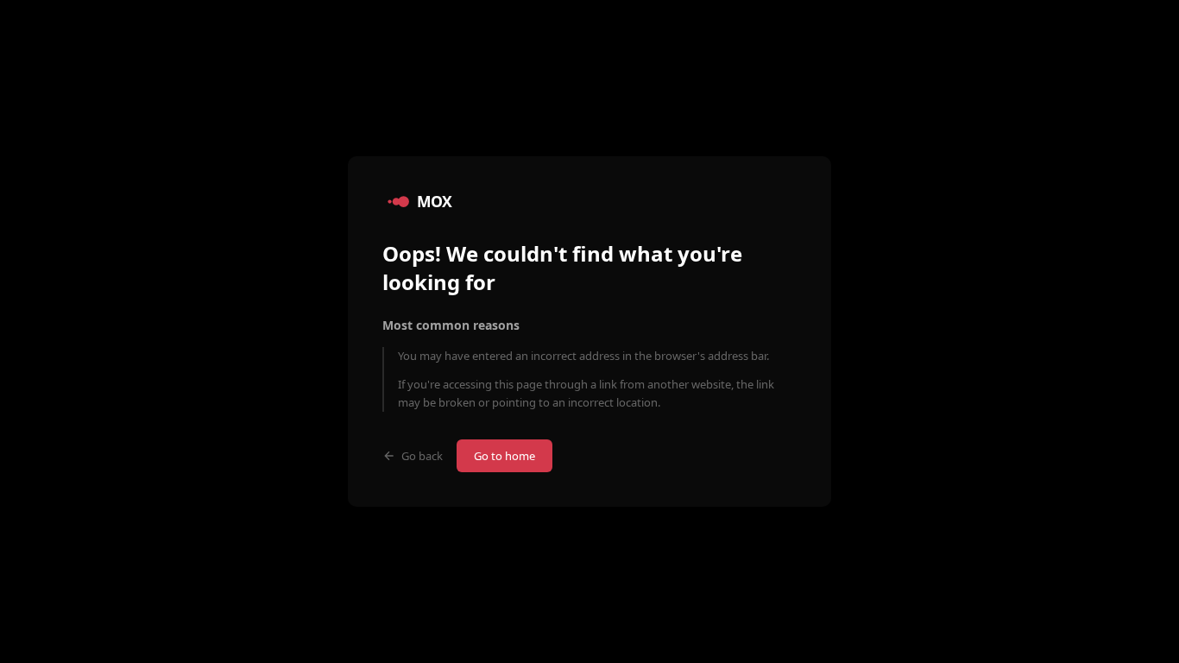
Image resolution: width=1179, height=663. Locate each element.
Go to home (504, 456)
